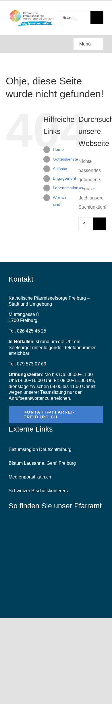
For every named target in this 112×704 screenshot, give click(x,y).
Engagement (64, 178)
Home (58, 149)
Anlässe (60, 168)
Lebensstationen (68, 187)
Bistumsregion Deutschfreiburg (40, 449)
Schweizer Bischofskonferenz (39, 490)
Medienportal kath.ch (30, 476)
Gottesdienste (65, 159)
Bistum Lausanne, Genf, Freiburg (42, 463)
